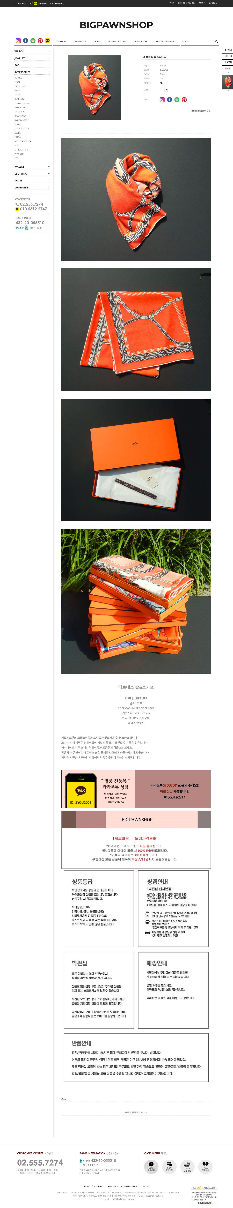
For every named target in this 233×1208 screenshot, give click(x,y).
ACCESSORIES (22, 72)
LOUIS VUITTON (21, 128)
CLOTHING (20, 173)
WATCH (19, 51)
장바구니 (191, 3)
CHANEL (18, 124)
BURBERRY (19, 99)
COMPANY (99, 1186)
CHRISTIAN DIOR (21, 149)
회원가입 (181, 3)
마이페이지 (213, 3)
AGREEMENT (113, 1186)
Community (22, 187)
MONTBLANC (20, 107)
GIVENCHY (19, 154)
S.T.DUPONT (20, 111)
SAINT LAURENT (21, 120)
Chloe (17, 94)
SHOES (18, 180)
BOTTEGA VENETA (22, 141)
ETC (16, 158)
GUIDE (146, 1186)
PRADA (17, 137)
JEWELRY (19, 58)
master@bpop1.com (154, 1196)
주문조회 (201, 3)
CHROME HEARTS (22, 103)
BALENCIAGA (20, 116)
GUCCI (17, 145)
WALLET (19, 166)
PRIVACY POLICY (131, 1186)
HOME (87, 1186)
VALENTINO (19, 86)
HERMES (18, 77)
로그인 (171, 3)
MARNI (17, 90)
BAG (16, 65)
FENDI (17, 82)
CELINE (17, 133)
